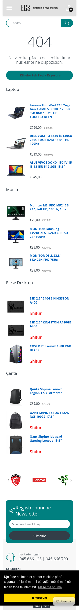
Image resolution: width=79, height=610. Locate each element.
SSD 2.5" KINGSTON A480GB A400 (50, 324)
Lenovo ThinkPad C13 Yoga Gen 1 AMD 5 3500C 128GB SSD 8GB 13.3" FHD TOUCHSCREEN (50, 111)
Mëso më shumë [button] (50, 587)
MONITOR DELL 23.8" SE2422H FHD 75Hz (45, 258)
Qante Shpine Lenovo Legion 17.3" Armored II (47, 391)
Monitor (13, 189)
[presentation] (8, 480)
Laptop (12, 89)
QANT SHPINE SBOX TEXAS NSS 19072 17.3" (49, 415)
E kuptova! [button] (39, 597)
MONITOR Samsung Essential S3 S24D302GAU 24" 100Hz (49, 233)
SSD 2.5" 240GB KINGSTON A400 (49, 300)
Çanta (11, 373)
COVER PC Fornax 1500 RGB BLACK (50, 348)
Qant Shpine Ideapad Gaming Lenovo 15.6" (46, 438)
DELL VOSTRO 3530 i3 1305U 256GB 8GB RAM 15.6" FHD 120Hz (51, 140)
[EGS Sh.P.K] (39, 7)
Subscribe (39, 536)
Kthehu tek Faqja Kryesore (40, 75)
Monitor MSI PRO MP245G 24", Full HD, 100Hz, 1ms (49, 207)
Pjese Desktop (19, 282)
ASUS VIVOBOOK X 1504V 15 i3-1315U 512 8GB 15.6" (51, 165)
